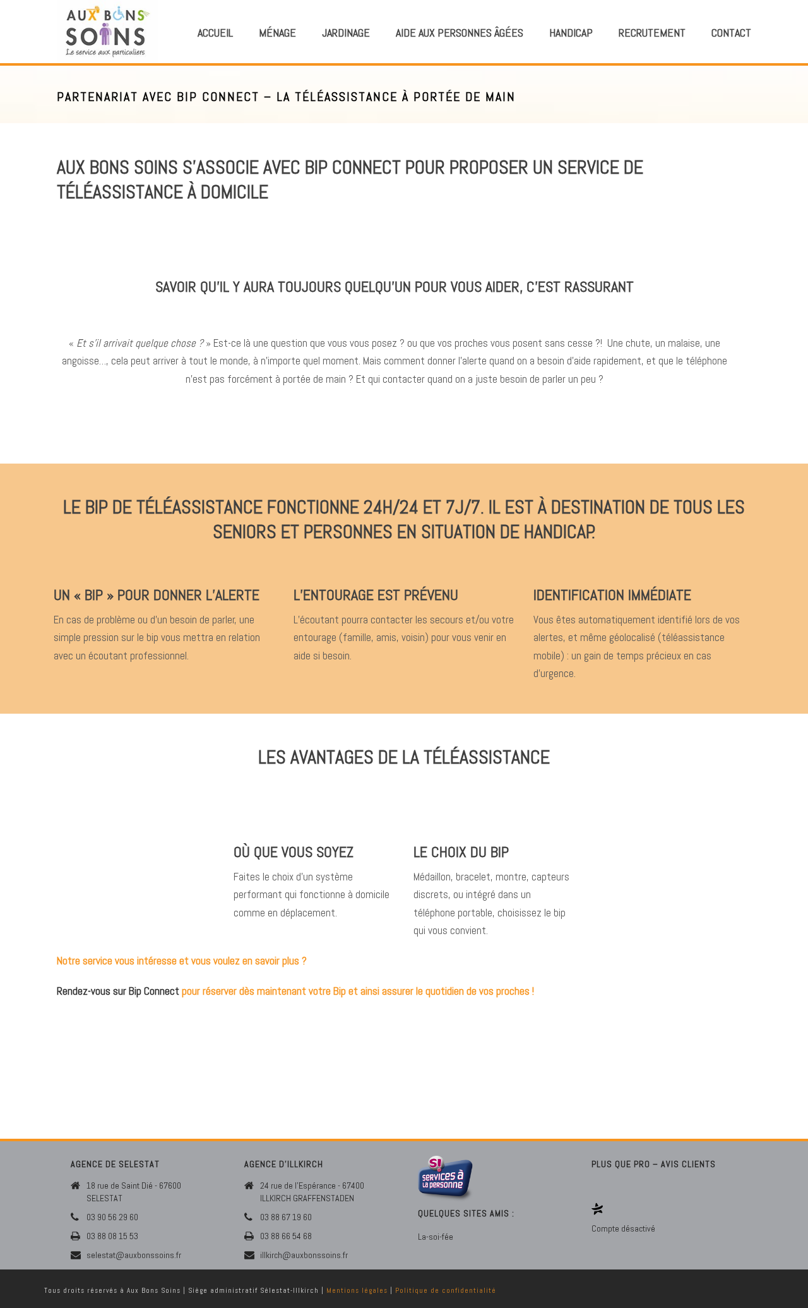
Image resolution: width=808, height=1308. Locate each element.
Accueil (215, 32)
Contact (731, 32)
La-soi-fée (435, 1236)
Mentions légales (357, 1290)
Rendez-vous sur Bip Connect (118, 991)
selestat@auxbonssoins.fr (133, 1255)
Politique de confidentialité (445, 1290)
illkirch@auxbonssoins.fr (304, 1255)
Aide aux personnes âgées (459, 32)
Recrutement (652, 32)
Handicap (571, 32)
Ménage (277, 32)
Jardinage (346, 32)
